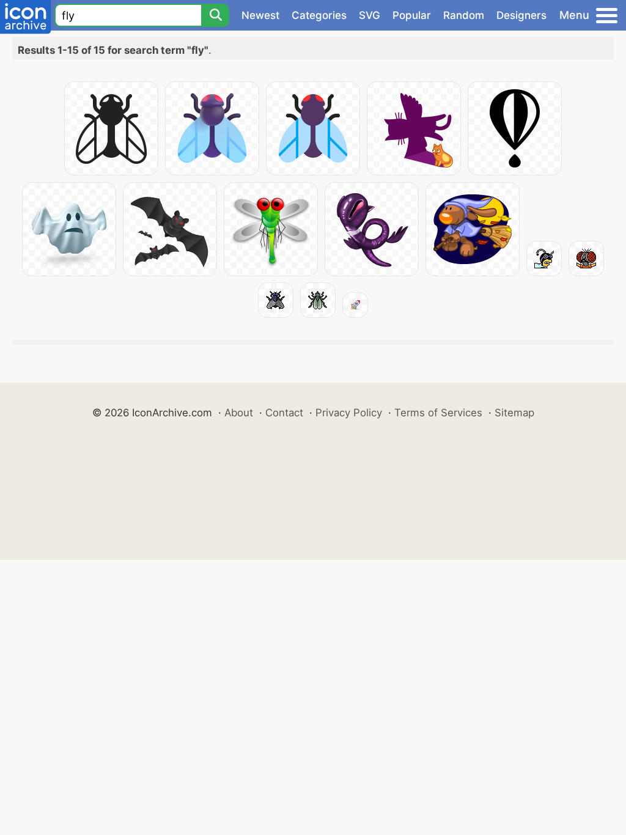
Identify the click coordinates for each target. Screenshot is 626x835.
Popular (411, 15)
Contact (284, 412)
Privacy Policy (348, 412)
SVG (369, 15)
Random (463, 15)
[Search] (215, 15)
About (238, 412)
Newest (260, 15)
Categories (319, 15)
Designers (521, 15)
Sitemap (514, 412)
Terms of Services (438, 412)
